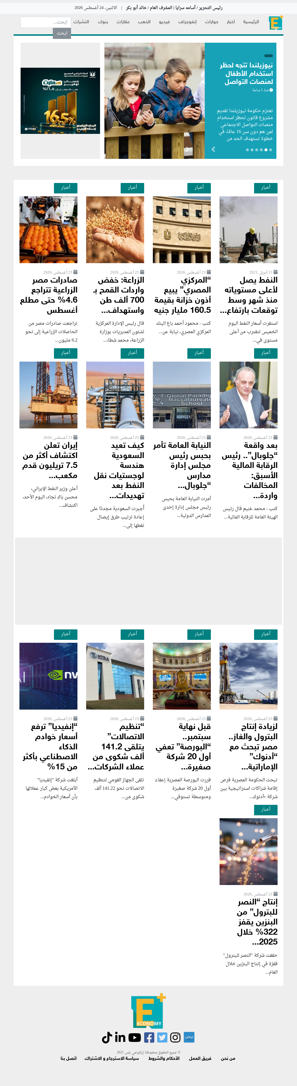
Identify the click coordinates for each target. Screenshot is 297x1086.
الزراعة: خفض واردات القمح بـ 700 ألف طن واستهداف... (118, 296)
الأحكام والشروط (164, 1059)
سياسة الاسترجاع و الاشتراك (112, 1059)
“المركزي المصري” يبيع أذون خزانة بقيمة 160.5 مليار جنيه (182, 296)
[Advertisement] (148, 581)
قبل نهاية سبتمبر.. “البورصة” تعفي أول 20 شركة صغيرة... (183, 747)
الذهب (144, 22)
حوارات (211, 22)
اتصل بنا (69, 1059)
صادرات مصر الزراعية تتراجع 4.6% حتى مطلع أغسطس (48, 296)
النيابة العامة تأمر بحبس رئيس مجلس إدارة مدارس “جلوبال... (182, 466)
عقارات (123, 22)
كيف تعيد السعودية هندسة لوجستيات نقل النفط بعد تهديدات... (119, 471)
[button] (187, 150)
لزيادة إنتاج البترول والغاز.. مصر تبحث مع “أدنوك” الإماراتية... (253, 747)
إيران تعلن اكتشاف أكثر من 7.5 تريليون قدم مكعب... (49, 461)
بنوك (103, 22)
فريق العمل (200, 1059)
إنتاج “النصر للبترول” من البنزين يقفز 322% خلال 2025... (257, 922)
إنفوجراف (187, 22)
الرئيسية (251, 22)
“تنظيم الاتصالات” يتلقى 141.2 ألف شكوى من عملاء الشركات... (116, 747)
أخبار (231, 22)
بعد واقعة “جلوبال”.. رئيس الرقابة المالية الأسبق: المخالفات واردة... (250, 471)
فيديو (164, 22)
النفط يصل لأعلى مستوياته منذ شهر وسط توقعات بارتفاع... (249, 296)
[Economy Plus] (276, 22)
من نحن (228, 1059)
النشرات (81, 22)
